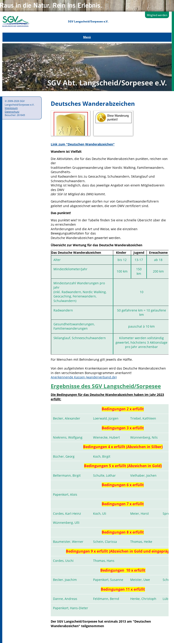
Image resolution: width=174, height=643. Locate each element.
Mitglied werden (157, 15)
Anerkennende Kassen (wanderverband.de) (84, 377)
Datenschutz (12, 111)
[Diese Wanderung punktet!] (113, 122)
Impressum (11, 108)
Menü (87, 37)
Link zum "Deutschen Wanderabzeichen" (83, 144)
